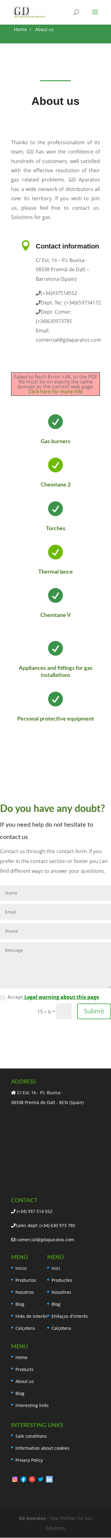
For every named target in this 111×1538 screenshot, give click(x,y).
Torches (55, 528)
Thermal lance (55, 572)
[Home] (20, 30)
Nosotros (24, 1292)
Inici (55, 1268)
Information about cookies (42, 1448)
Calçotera (25, 1328)
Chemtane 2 (56, 485)
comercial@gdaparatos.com (44, 1239)
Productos (25, 1280)
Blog (19, 1304)
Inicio (21, 1268)
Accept (53, 997)
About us (24, 1381)
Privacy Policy (29, 1460)
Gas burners (55, 441)
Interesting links (32, 1405)
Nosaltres (61, 1292)
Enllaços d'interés (69, 1316)
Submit (94, 1011)
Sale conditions (31, 1436)
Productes (61, 1280)
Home (21, 1357)
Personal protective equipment (55, 719)
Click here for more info (55, 391)
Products (24, 1369)
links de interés (31, 1316)
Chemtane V (55, 615)
